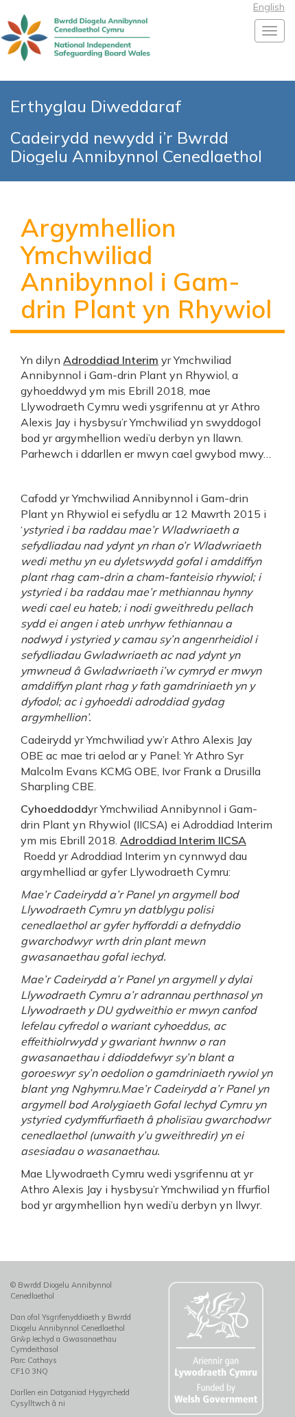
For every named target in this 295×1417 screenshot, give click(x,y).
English (269, 7)
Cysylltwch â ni (37, 1403)
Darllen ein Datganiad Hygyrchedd (70, 1392)
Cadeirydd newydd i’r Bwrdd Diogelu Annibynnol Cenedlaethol (136, 146)
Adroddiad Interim (110, 360)
